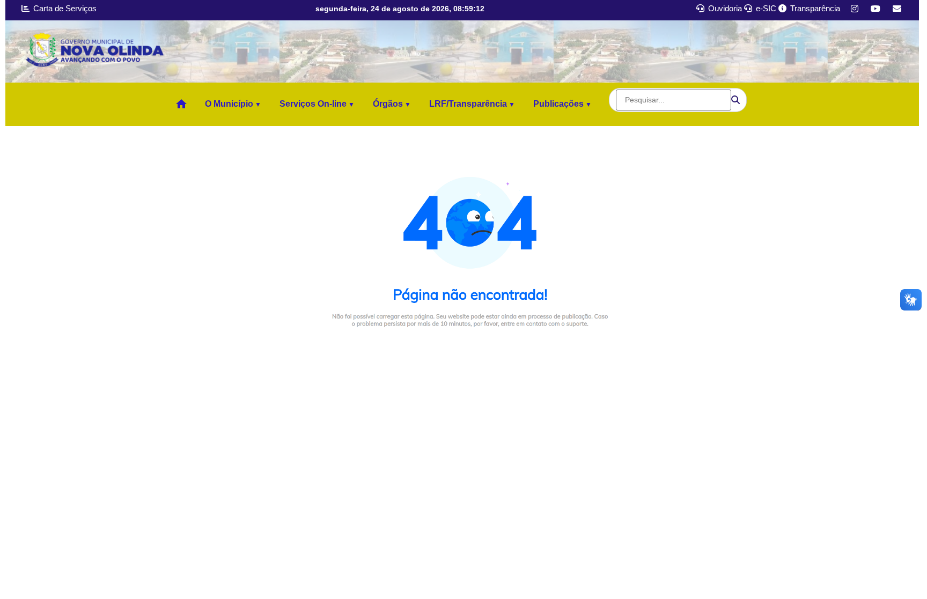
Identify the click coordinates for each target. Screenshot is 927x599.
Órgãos (388, 103)
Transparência (814, 8)
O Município (229, 103)
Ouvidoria (724, 8)
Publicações (558, 103)
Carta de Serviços (64, 8)
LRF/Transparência (468, 103)
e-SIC (765, 8)
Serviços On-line (313, 103)
